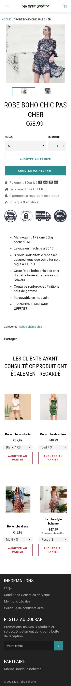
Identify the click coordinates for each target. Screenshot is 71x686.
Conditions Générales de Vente (27, 595)
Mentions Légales (17, 601)
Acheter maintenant (35, 170)
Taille (9, 136)
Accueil (7, 19)
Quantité (54, 137)
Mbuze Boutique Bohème (22, 669)
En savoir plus (49, 314)
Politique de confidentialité (24, 608)
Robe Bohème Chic (30, 326)
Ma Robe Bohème (25, 681)
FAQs (8, 588)
